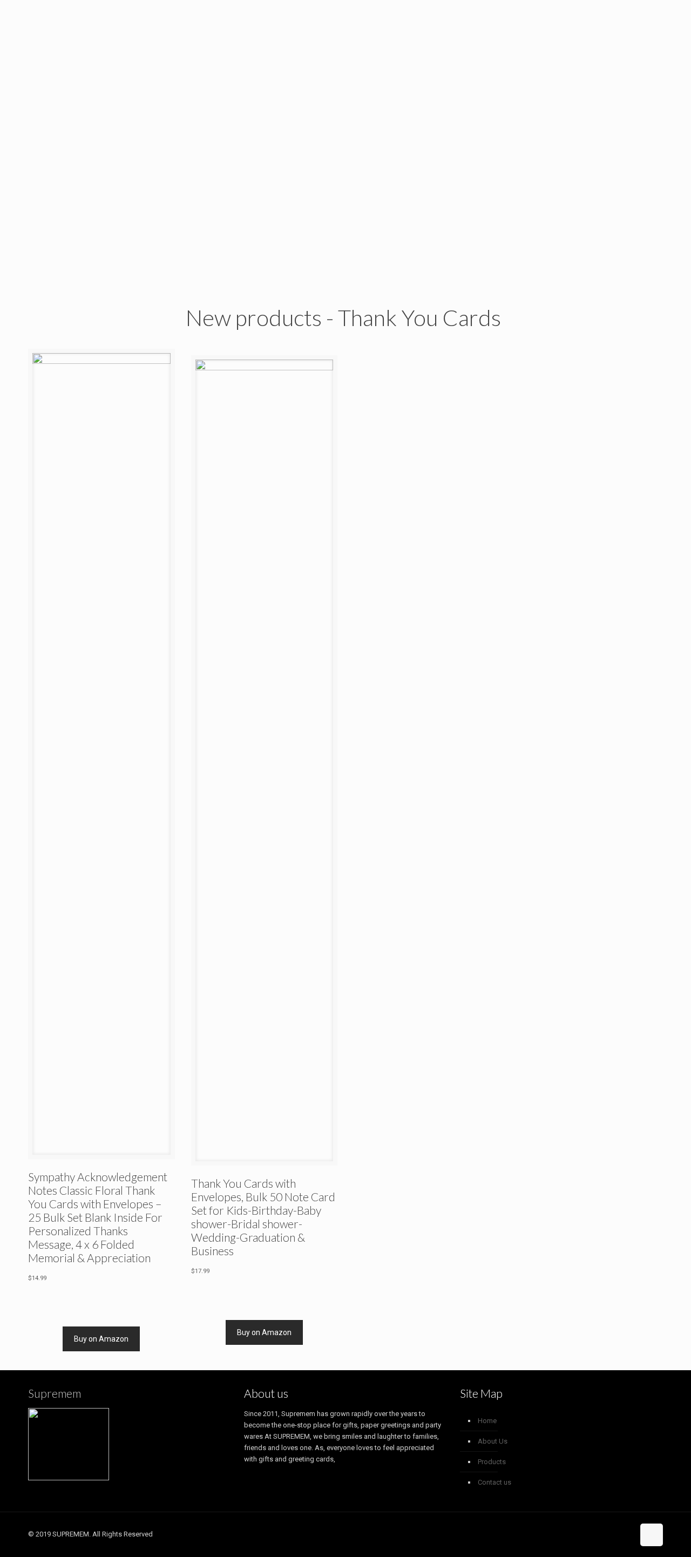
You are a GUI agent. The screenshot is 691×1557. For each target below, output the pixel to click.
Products (492, 1462)
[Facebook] (594, 1534)
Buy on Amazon (101, 1339)
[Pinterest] (609, 1534)
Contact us (494, 1482)
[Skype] (580, 1534)
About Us (492, 1441)
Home (487, 1421)
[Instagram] (623, 1534)
